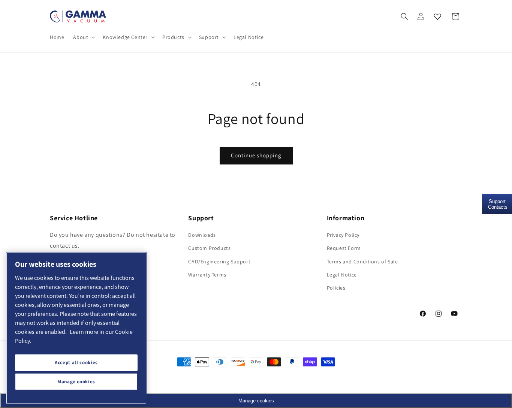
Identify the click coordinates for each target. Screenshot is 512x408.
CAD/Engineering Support (219, 261)
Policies (336, 287)
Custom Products (209, 248)
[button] (83, 37)
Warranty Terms (207, 274)
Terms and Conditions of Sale (362, 261)
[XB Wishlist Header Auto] (437, 16)
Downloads (202, 235)
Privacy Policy (343, 235)
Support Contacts (498, 204)
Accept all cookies (76, 362)
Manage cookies (76, 381)
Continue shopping (256, 155)
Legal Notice (342, 274)
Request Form (344, 248)
